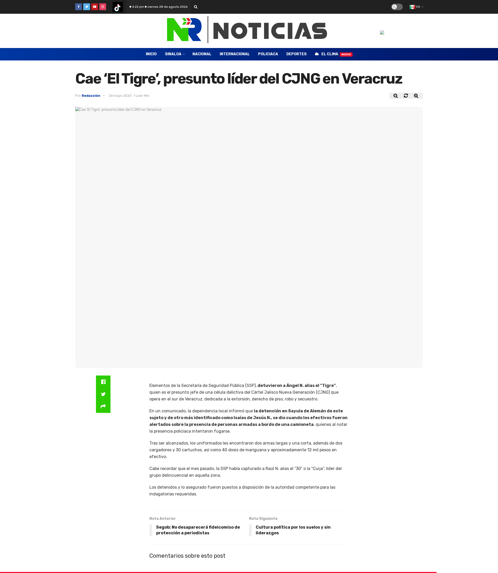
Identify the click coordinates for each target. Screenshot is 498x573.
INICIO (151, 54)
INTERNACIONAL (235, 54)
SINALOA (173, 54)
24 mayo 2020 (120, 96)
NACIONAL (201, 54)
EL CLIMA (336, 54)
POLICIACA (268, 54)
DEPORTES (296, 54)
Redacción (91, 96)
